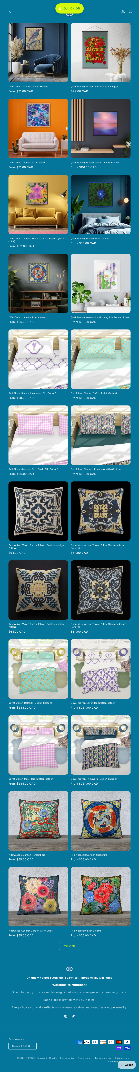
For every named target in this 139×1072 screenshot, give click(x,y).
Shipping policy (123, 1058)
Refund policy (67, 1058)
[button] (9, 11)
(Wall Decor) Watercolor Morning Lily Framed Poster (101, 317)
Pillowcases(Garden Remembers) (27, 854)
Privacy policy (84, 1058)
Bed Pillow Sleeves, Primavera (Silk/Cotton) (96, 469)
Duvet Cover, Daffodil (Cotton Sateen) (30, 702)
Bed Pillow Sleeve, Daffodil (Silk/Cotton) (94, 393)
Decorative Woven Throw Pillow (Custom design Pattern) (36, 546)
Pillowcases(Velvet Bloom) (86, 930)
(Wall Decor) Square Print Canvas (90, 238)
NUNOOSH (31, 1058)
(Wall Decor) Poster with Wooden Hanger (94, 86)
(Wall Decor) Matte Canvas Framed (28, 86)
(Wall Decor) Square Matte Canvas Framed (95, 162)
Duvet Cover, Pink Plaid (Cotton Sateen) (31, 778)
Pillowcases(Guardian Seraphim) (89, 854)
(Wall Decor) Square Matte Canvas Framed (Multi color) (36, 240)
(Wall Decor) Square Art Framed (26, 162)
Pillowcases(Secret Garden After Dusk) (30, 930)
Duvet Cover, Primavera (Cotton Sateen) (94, 778)
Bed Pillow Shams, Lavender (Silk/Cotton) (32, 393)
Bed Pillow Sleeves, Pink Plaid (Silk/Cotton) (33, 469)
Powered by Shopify (47, 1058)
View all (69, 946)
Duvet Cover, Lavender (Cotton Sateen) (93, 702)
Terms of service (103, 1058)
